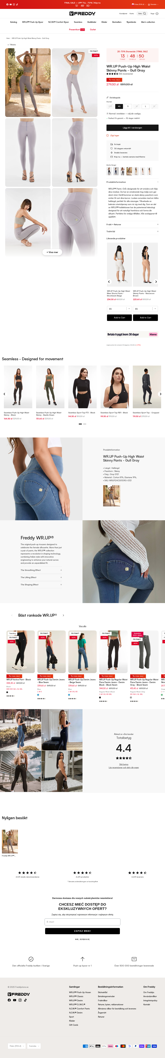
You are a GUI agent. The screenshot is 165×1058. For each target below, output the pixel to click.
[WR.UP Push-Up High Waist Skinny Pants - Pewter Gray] (122, 171)
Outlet (93, 29)
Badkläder (91, 22)
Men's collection (148, 22)
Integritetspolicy (150, 1000)
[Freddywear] (82, 14)
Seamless (78, 22)
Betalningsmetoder (106, 996)
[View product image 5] (28, 222)
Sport (71, 1017)
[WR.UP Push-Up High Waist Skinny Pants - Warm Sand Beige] (136, 171)
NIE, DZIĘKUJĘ (82, 939)
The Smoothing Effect (31, 570)
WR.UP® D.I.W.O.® (77, 1004)
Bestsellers (116, 22)
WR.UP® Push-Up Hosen (80, 992)
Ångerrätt (102, 1012)
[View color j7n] (100, 697)
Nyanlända (131, 22)
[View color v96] (162, 694)
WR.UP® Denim (76, 1000)
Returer (101, 1017)
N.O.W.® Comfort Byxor (58, 22)
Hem (8, 38)
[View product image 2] (74, 82)
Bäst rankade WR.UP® (37, 615)
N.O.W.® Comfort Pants (79, 1008)
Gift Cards (73, 1025)
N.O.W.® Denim (75, 1012)
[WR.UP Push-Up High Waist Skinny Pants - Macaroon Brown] (149, 171)
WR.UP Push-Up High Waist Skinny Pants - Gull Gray (30, 38)
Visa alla (82, 626)
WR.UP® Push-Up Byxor (32, 22)
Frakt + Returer (113, 224)
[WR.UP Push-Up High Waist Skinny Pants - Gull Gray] (129, 171)
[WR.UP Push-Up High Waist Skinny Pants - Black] (109, 171)
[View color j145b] (38, 694)
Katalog (13, 22)
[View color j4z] (69, 694)
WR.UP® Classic (76, 996)
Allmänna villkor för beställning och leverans (117, 1008)
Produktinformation (116, 182)
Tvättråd (110, 231)
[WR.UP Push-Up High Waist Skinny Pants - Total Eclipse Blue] (116, 171)
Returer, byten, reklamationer (110, 1004)
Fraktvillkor (102, 1000)
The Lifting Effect (28, 577)
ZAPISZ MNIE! (82, 931)
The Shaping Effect (29, 584)
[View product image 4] (74, 152)
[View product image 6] (74, 222)
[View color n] (7, 692)
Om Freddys (148, 992)
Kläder (104, 22)
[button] (112, 74)
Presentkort (74, 29)
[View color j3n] (131, 697)
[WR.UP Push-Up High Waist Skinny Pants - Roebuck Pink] (142, 171)
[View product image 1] (28, 82)
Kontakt (146, 1004)
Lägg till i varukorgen (132, 128)
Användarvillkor (150, 996)
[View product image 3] (28, 152)
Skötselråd (102, 992)
